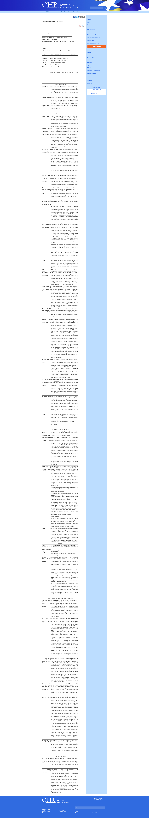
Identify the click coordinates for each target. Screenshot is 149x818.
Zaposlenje (89, 83)
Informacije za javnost (46, 809)
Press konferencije (91, 29)
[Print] (82, 16)
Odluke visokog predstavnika (57, 11)
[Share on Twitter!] (76, 16)
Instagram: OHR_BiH (96, 814)
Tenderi (76, 811)
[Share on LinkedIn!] (78, 16)
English (96, 0)
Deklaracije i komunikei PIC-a (93, 43)
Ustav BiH (89, 52)
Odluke (43, 810)
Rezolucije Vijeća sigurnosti (92, 57)
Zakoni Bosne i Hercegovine (93, 55)
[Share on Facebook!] (74, 16)
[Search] (105, 8)
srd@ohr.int (99, 800)
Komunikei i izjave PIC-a (46, 811)
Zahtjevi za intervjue (97, 46)
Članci (88, 22)
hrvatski (100, 0)
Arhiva (65, 11)
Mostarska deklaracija (91, 76)
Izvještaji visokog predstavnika (93, 37)
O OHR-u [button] (48, 11)
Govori (88, 24)
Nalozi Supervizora (91, 67)
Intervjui (89, 19)
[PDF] (80, 16)
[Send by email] (84, 16)
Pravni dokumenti (90, 40)
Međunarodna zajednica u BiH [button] (72, 11)
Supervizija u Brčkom (91, 65)
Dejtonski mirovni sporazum (92, 49)
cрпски (105, 0)
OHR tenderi (89, 80)
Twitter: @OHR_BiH (95, 812)
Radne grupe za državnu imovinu (93, 70)
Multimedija (89, 32)
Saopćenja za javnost (91, 17)
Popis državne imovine (91, 73)
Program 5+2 (89, 62)
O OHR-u (44, 808)
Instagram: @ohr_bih (97, 93)
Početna (43, 11)
